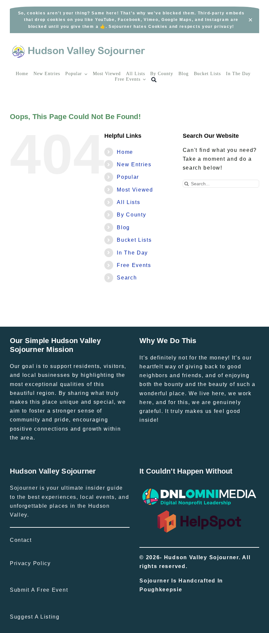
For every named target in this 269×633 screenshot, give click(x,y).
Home (125, 152)
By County (131, 214)
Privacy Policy (30, 563)
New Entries (134, 164)
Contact (21, 540)
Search (127, 277)
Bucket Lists (134, 240)
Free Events (134, 265)
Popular (128, 177)
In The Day (132, 252)
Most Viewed (135, 190)
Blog (123, 227)
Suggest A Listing (35, 617)
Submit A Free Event (39, 590)
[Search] (154, 80)
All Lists (128, 202)
